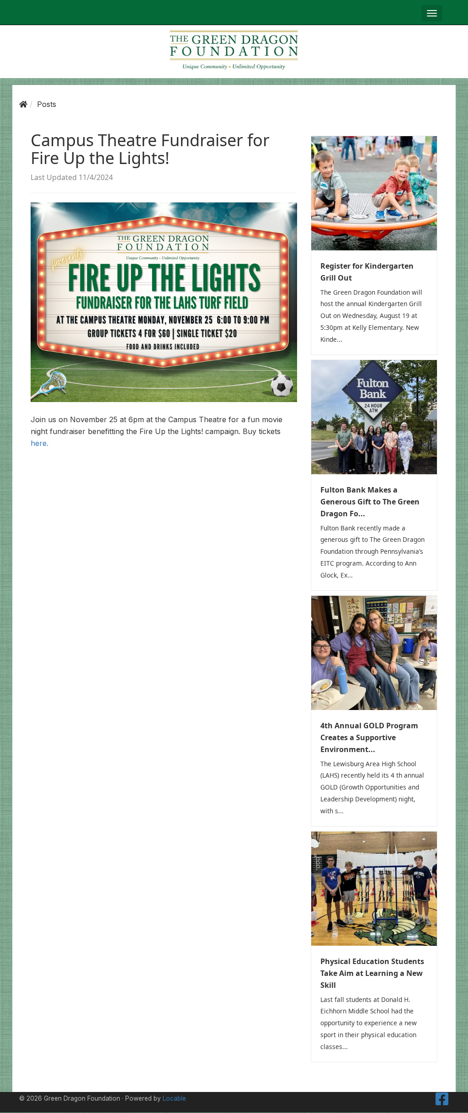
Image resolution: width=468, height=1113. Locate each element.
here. (39, 443)
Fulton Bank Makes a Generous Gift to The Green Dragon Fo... (370, 502)
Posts (46, 104)
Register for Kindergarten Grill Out (367, 272)
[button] (432, 13)
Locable (174, 1098)
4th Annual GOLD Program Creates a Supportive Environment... (369, 737)
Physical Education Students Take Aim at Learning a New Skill (372, 973)
